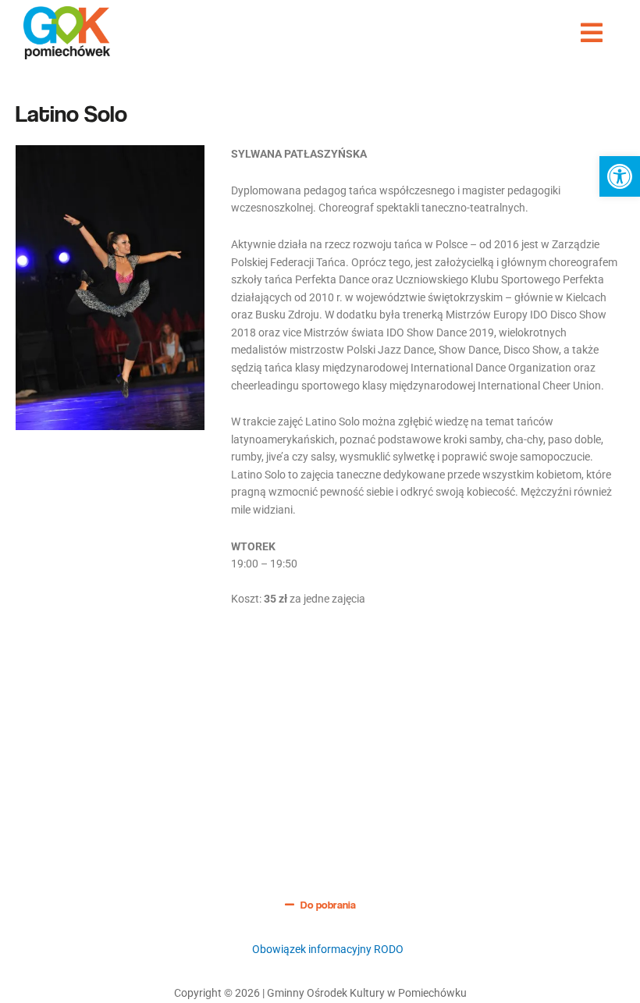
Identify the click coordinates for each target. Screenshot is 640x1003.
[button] (619, 176)
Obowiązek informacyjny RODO (328, 949)
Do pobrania (328, 904)
